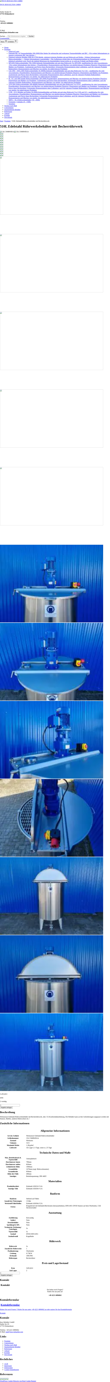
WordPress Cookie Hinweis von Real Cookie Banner (18, 1381)
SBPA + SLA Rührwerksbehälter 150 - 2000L (24, 100)
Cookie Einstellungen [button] (11, 1370)
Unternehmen (9, 108)
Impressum (8, 1366)
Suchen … (3, 36)
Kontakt (7, 115)
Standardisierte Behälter (12, 110)
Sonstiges (12, 104)
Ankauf (6, 113)
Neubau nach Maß (10, 106)
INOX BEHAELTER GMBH (10, 5)
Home (6, 47)
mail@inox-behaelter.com (14, 1332)
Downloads (8, 117)
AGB (6, 1364)
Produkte (7, 49)
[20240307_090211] (1, 1379)
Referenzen (8, 112)
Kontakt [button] (2, 1313)
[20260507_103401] (8, 1379)
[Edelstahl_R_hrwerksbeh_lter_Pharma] (4, 1379)
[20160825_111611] (2, 1379)
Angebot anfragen (6, 1107)
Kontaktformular (10, 1304)
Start (1, 121)
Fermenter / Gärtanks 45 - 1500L (20, 102)
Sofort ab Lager (14, 51)
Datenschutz (8, 1368)
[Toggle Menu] (1, 44)
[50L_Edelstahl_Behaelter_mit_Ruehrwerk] (6, 1379)
